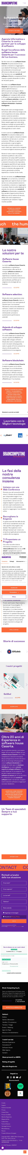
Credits (3, 1103)
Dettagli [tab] (12, 561)
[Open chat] (2, 1148)
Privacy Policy (15, 916)
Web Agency (6, 1050)
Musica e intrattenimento (10, 1032)
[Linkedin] (7, 1077)
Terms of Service (18, 926)
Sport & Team (6, 1030)
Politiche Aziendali (6, 1107)
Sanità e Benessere (8, 1019)
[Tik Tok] (20, 1077)
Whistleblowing (5, 1128)
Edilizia (4, 1017)
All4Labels (9, 694)
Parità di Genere (6, 1124)
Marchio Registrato (9, 1066)
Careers (4, 1053)
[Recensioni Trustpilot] (20, 1086)
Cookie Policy (5, 1112)
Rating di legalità (8, 1062)
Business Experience (8, 1042)
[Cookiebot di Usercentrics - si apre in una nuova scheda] (19, 557)
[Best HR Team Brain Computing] (8, 1086)
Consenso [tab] (4, 561)
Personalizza (13, 592)
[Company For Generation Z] (8, 1093)
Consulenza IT (6, 1045)
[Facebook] (14, 1077)
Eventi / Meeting (7, 1027)
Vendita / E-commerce (9, 1022)
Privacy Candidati (6, 1114)
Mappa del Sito (5, 1119)
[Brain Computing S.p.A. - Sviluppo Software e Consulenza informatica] (9, 3)
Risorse (3, 1131)
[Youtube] (17, 1077)
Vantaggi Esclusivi (6, 1126)
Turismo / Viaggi (7, 1025)
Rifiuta (14, 596)
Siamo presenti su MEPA (11, 1057)
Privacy (3, 1110)
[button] (1, 435)
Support (4, 1105)
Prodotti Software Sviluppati (9, 1133)
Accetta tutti (14, 587)
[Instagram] (11, 1077)
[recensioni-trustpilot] (14, 949)
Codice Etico (5, 1121)
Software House (7, 1047)
